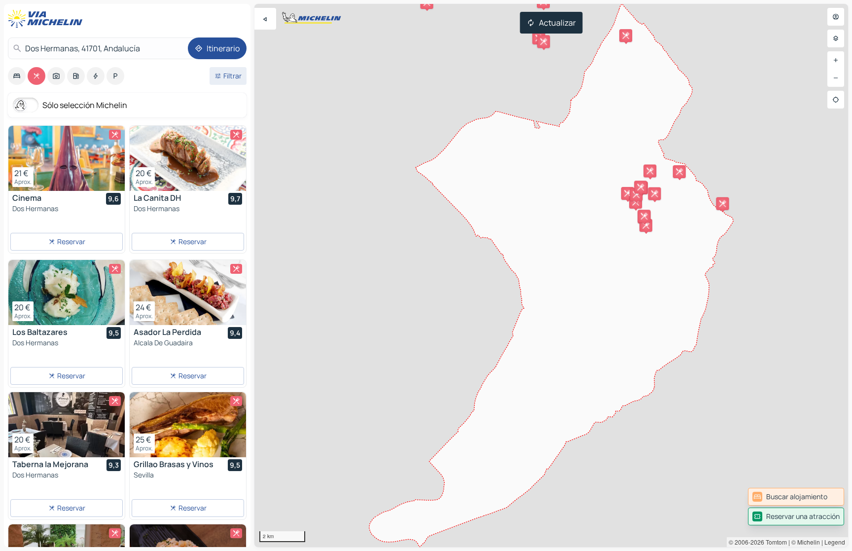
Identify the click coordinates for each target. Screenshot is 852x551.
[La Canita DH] (188, 158)
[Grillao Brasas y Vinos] (188, 424)
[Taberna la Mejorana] (66, 424)
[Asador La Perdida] (188, 292)
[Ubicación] (835, 100)
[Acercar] (835, 60)
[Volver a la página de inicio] (47, 19)
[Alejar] (835, 78)
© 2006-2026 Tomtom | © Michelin (774, 542)
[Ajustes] (835, 38)
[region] (551, 275)
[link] (796, 497)
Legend (834, 542)
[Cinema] (66, 158)
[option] (17, 76)
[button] (679, 171)
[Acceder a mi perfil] (835, 17)
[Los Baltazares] (66, 292)
